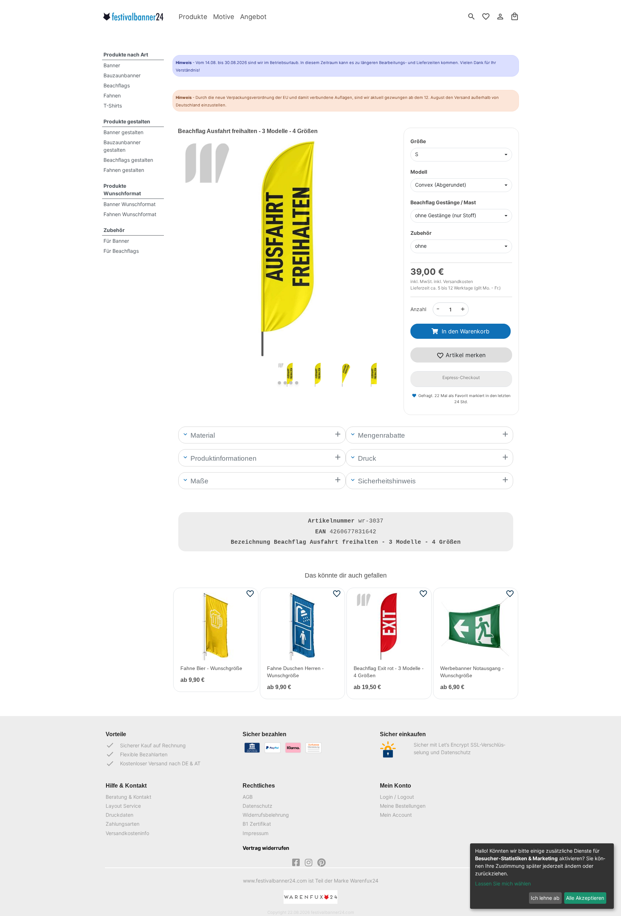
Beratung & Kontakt (128, 797)
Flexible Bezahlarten (136, 754)
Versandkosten (458, 281)
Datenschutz (257, 806)
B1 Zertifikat (257, 824)
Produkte (193, 16)
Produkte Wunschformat (122, 189)
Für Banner (116, 241)
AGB (248, 797)
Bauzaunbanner (122, 75)
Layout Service (123, 806)
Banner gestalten (123, 132)
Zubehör (114, 230)
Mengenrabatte (380, 435)
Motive (223, 16)
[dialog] (542, 876)
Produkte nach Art (126, 54)
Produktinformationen (223, 458)
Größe (418, 141)
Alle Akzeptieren (585, 898)
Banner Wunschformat (130, 204)
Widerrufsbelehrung (266, 815)
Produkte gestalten (127, 121)
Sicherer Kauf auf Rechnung (146, 745)
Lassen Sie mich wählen (503, 883)
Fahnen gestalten (124, 170)
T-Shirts (113, 105)
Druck (366, 458)
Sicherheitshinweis (386, 481)
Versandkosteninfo (127, 833)
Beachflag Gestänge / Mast (443, 202)
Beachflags (117, 85)
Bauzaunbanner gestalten (122, 146)
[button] (194, 259)
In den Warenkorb (465, 331)
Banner (112, 65)
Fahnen (112, 95)
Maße (198, 481)
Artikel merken (465, 355)
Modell (418, 172)
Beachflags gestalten (128, 160)
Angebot (253, 16)
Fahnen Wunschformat (130, 214)
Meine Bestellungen (403, 806)
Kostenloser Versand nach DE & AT (153, 763)
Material (202, 435)
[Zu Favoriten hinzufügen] (250, 593)
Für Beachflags (121, 251)
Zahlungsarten (122, 824)
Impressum (255, 833)
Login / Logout (397, 797)
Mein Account (396, 815)
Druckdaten (119, 815)
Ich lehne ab (545, 898)
